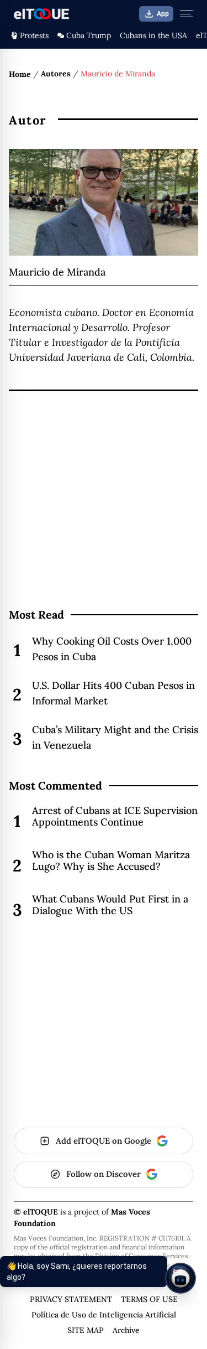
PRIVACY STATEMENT (71, 1299)
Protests (34, 35)
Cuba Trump (88, 35)
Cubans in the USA (153, 35)
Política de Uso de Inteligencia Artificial (103, 1315)
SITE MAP (85, 1330)
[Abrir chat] (180, 1278)
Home (20, 74)
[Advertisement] (103, 521)
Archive (126, 1330)
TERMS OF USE (149, 1299)
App (163, 14)
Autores (56, 74)
